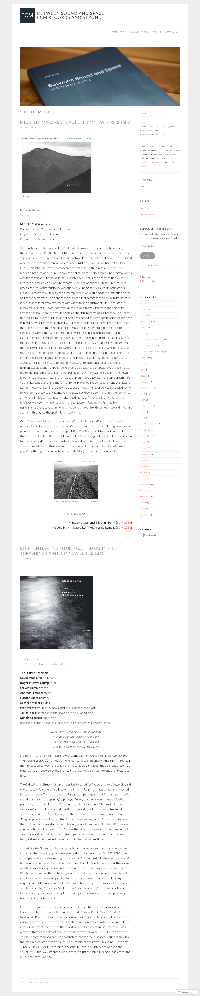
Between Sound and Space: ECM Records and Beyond (71, 15)
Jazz (142, 394)
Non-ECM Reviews (147, 424)
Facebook (153, 281)
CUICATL (144, 327)
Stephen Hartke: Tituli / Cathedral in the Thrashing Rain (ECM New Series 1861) (68, 551)
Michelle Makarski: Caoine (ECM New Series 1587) (76, 122)
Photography (145, 454)
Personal (143, 448)
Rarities (143, 466)
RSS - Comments (147, 214)
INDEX (143, 376)
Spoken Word (145, 484)
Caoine (24, 215)
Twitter (143, 281)
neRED (143, 418)
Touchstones (145, 496)
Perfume (143, 442)
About (146, 32)
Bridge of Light (113, 268)
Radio (142, 460)
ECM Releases (146, 345)
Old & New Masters (148, 430)
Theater (143, 490)
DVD (142, 333)
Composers (173, 32)
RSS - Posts (144, 208)
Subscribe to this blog (156, 228)
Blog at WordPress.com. (34, 982)
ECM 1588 (124, 527)
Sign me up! (147, 256)
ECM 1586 (124, 522)
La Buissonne (145, 406)
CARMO (143, 309)
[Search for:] (155, 113)
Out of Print (144, 436)
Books (142, 303)
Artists (158, 32)
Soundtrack (144, 478)
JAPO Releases (146, 388)
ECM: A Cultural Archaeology (152, 351)
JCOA (142, 400)
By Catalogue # (129, 32)
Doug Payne (146, 134)
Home (114, 32)
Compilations (145, 321)
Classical (144, 315)
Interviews (144, 382)
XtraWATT (144, 515)
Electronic (144, 357)
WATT (142, 502)
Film (141, 364)
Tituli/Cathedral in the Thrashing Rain (43, 664)
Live (141, 412)
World (142, 508)
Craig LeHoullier (147, 162)
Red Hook (144, 472)
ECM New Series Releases (150, 339)
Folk (141, 370)
